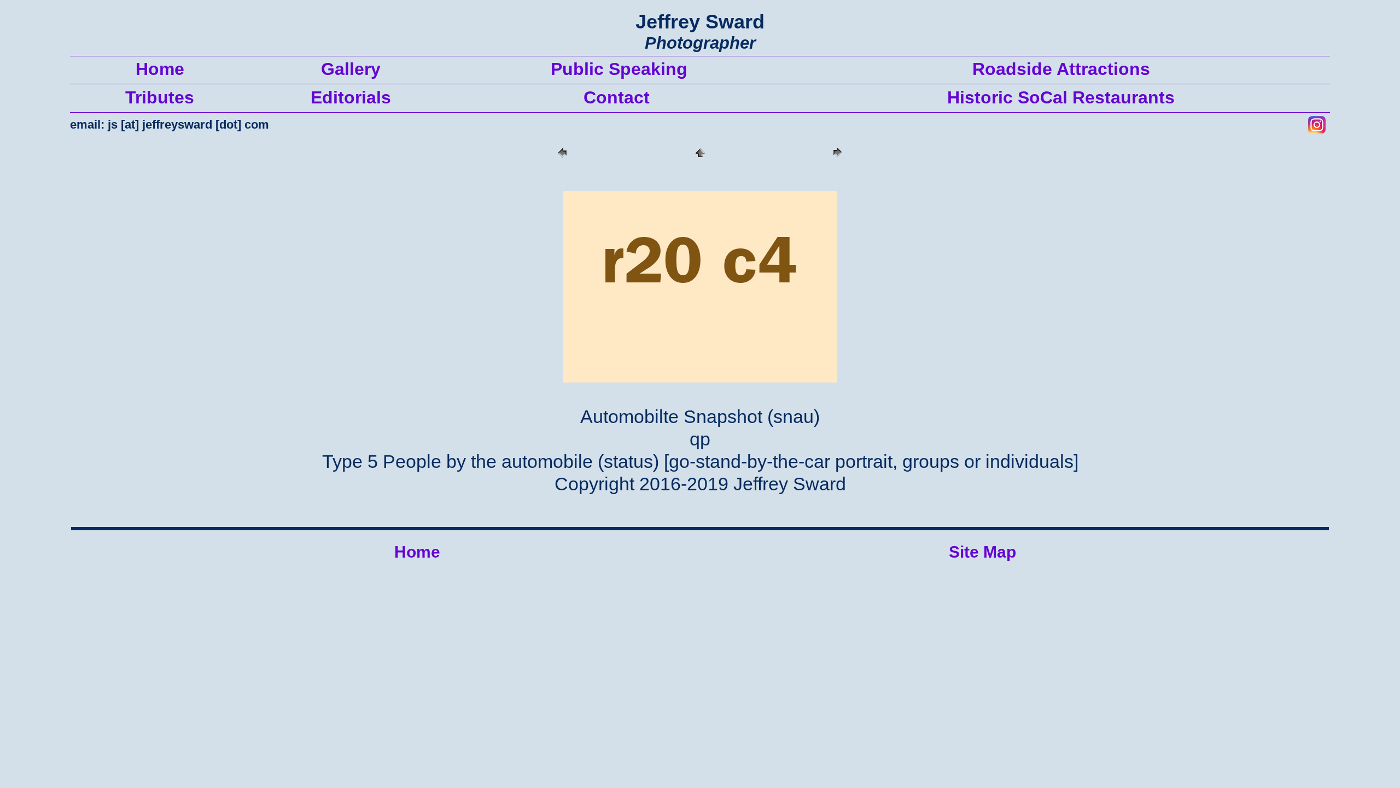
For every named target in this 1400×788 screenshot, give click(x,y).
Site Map (982, 552)
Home (417, 552)
